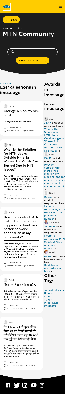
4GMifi (48, 299)
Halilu (11, 106)
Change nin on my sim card (21, 113)
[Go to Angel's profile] (46, 252)
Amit (11, 323)
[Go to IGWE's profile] (6, 212)
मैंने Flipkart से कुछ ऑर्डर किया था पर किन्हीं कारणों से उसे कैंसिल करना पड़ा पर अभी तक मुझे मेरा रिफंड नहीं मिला (21, 333)
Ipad (47, 296)
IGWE (11, 212)
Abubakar (54, 222)
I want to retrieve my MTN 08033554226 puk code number (54, 212)
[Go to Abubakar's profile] (46, 222)
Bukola (52, 193)
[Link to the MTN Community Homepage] (7, 7)
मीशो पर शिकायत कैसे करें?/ (20, 285)
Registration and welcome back (52, 268)
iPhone (48, 293)
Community (15, 127)
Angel (52, 252)
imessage (6, 83)
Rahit (11, 280)
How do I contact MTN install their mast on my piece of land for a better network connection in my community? (21, 227)
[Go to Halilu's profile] (6, 106)
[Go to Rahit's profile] (6, 280)
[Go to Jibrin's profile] (6, 145)
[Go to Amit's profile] (6, 322)
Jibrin (11, 145)
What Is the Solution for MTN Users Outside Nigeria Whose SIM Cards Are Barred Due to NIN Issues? (21, 159)
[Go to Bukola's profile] (46, 193)
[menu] (60, 6)
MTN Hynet (51, 303)
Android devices (54, 290)
